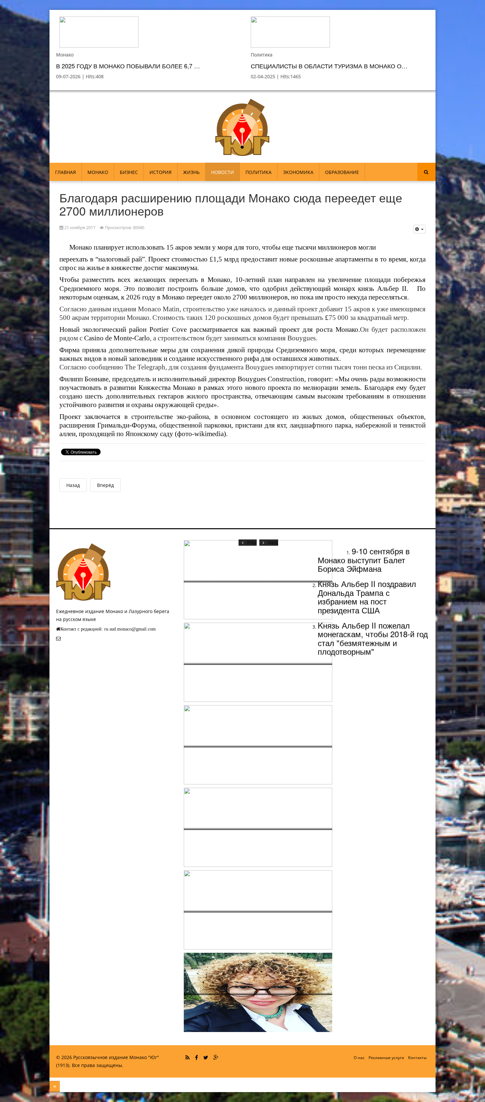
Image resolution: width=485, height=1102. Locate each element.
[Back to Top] (54, 1086)
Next (273, 542)
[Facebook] (196, 1057)
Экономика (298, 172)
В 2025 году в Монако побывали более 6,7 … (128, 65)
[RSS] (187, 1057)
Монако (65, 55)
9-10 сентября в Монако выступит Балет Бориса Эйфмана (364, 559)
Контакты (417, 1057)
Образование (342, 172)
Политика (262, 55)
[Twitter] (206, 1057)
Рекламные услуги (386, 1057)
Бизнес (129, 172)
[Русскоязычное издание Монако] (242, 127)
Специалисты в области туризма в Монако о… (329, 65)
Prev (252, 542)
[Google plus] (216, 1057)
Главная (65, 172)
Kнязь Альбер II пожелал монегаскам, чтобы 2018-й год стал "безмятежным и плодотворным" (373, 638)
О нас (359, 1057)
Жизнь (191, 172)
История (160, 172)
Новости (222, 172)
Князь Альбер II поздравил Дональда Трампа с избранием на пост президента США (367, 596)
